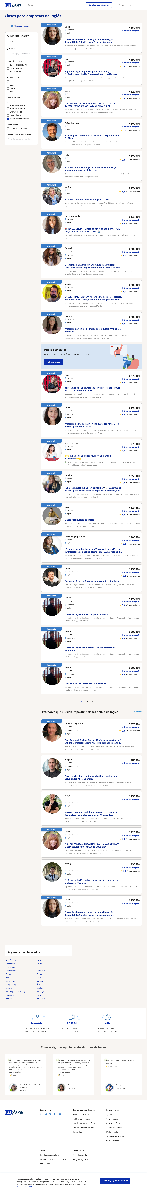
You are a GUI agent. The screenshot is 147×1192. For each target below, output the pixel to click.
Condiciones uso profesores (85, 1123)
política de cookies (25, 1186)
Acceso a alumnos (114, 1127)
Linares (40, 977)
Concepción (11, 970)
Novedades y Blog (80, 1155)
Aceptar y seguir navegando (115, 1180)
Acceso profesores (114, 1123)
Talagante (10, 995)
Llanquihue (10, 981)
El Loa (39, 974)
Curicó (8, 974)
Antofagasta (11, 960)
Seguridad (77, 1132)
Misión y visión (112, 1132)
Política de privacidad (82, 1119)
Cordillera (41, 970)
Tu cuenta (133, 5)
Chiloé (39, 967)
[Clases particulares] (13, 8)
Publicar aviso (53, 362)
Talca (39, 995)
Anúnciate (121, 5)
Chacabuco (10, 967)
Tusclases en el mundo (116, 1136)
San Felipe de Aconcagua (16, 991)
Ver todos (138, 711)
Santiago (40, 991)
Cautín (39, 963)
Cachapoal (10, 963)
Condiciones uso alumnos (84, 1127)
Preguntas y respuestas (83, 1159)
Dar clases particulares (98, 5)
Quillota (40, 988)
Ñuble (39, 984)
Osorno (9, 988)
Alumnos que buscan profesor (53, 1159)
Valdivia (9, 998)
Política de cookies (81, 1114)
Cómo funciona (113, 1119)
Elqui (8, 977)
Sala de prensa (112, 1140)
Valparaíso (41, 998)
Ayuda (109, 1114)
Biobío (39, 960)
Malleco (40, 981)
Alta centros (45, 1164)
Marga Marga (11, 984)
